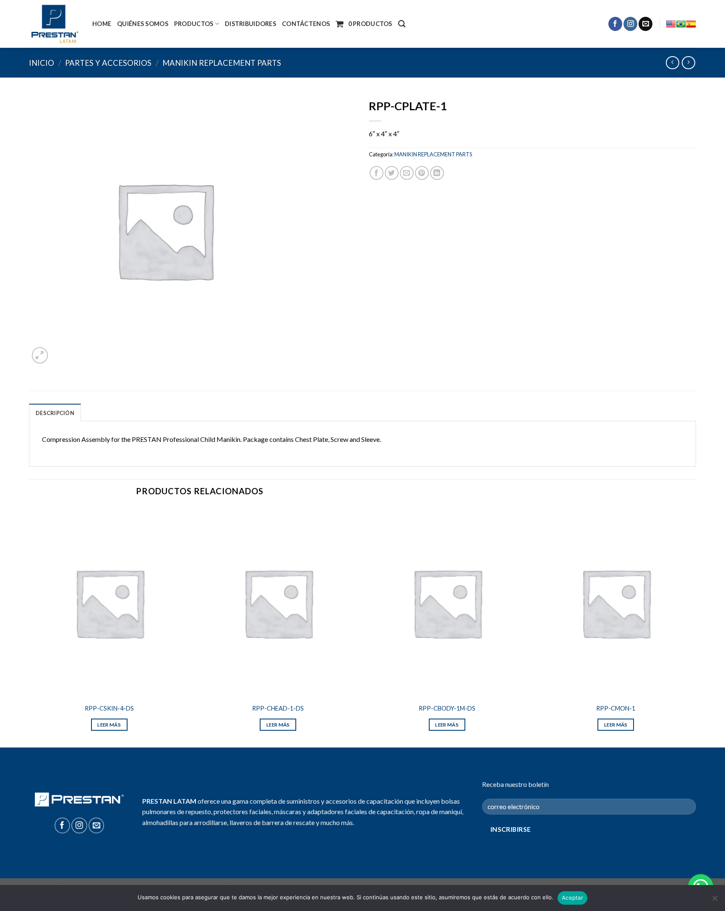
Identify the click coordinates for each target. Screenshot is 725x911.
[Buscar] (401, 24)
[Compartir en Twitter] (392, 173)
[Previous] (29, 626)
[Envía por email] (407, 173)
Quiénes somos (142, 23)
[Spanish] (691, 24)
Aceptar (572, 897)
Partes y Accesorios (108, 62)
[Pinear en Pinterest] (422, 173)
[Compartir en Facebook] (376, 173)
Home (101, 23)
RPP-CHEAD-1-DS (278, 708)
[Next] (695, 626)
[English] (671, 24)
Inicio (41, 62)
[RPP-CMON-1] (615, 602)
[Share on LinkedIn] (437, 173)
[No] (714, 900)
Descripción (55, 413)
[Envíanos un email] (645, 24)
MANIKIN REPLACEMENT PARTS (221, 62)
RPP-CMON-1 (615, 708)
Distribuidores (250, 23)
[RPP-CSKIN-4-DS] (109, 602)
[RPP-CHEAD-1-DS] (278, 602)
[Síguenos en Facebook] (615, 24)
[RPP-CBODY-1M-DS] (447, 602)
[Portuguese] (681, 24)
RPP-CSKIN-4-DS (109, 708)
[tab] (55, 412)
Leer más (109, 724)
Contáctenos (306, 23)
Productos (194, 23)
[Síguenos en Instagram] (630, 24)
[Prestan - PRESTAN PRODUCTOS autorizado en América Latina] (54, 24)
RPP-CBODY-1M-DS (447, 708)
